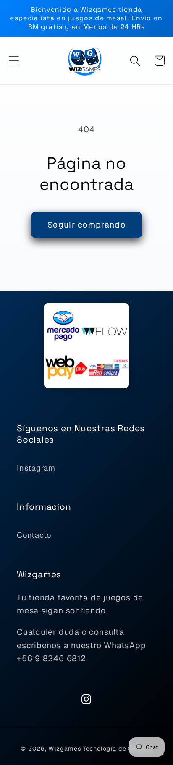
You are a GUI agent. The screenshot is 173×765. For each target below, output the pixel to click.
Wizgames (64, 748)
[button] (14, 61)
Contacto (34, 535)
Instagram (36, 468)
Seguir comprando (86, 224)
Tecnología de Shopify (117, 748)
